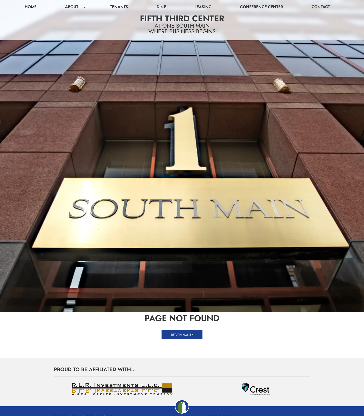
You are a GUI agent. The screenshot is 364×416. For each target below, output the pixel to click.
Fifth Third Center (182, 18)
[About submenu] (84, 7)
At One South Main (182, 26)
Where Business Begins (182, 31)
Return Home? (182, 334)
